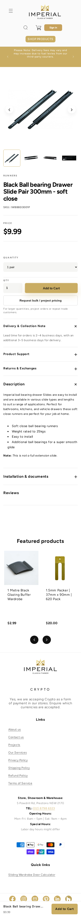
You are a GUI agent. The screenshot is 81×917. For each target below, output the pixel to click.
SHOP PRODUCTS (40, 39)
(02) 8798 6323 (44, 808)
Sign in (53, 27)
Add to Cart (51, 288)
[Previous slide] (34, 640)
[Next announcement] (73, 56)
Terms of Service (20, 783)
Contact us (16, 737)
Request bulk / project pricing (41, 300)
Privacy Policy (18, 760)
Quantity (11, 257)
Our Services (17, 752)
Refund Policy (18, 775)
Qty (6, 280)
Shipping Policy (19, 768)
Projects (14, 745)
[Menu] (10, 10)
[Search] (25, 27)
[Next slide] (47, 640)
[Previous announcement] (7, 56)
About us (14, 729)
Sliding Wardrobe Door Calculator (31, 875)
